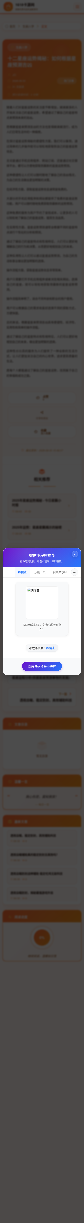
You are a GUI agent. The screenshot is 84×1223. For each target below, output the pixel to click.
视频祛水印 (60, 572)
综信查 (22, 572)
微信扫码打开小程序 (42, 666)
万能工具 (39, 572)
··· (74, 572)
